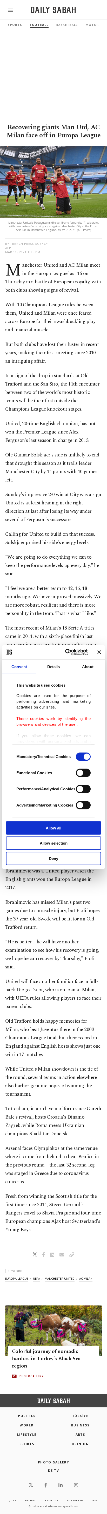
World (27, 1425)
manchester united (60, 1278)
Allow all (53, 828)
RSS (94, 1500)
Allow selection (54, 843)
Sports (15, 24)
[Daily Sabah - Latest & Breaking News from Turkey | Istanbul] (53, 10)
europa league (16, 1278)
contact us (75, 1500)
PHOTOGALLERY (31, 1376)
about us (51, 1500)
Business (80, 1425)
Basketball (67, 24)
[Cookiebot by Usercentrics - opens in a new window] (66, 652)
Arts (80, 1434)
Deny (53, 858)
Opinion (80, 1444)
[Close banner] (99, 652)
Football (39, 24)
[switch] (83, 772)
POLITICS (27, 1416)
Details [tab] (53, 666)
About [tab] (87, 666)
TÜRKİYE (80, 1416)
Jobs (13, 1500)
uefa (36, 1278)
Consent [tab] (19, 666)
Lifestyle (27, 1434)
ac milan (85, 1278)
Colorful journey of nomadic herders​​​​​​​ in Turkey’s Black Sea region (46, 1358)
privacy (30, 1500)
